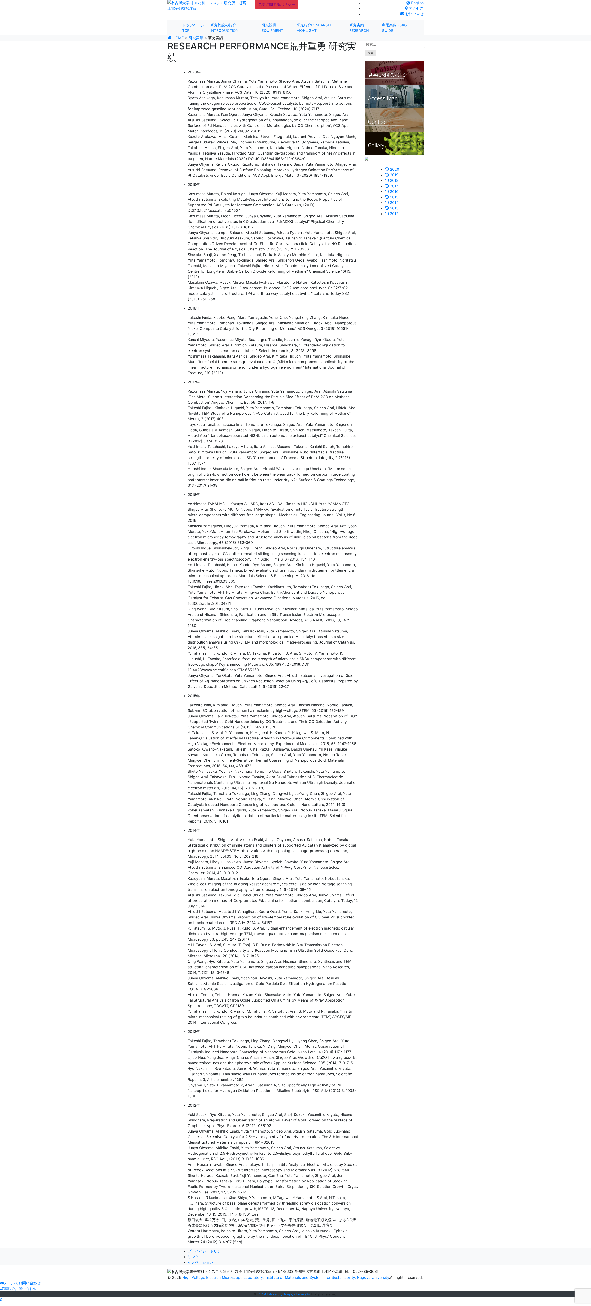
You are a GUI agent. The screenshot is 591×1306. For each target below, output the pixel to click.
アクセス (416, 8)
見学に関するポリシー (276, 4)
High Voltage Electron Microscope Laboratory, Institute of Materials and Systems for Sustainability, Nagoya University (285, 1277)
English (417, 2)
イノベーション (201, 1262)
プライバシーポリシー (206, 1251)
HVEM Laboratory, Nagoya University (283, 1294)
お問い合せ (414, 14)
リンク (193, 1256)
